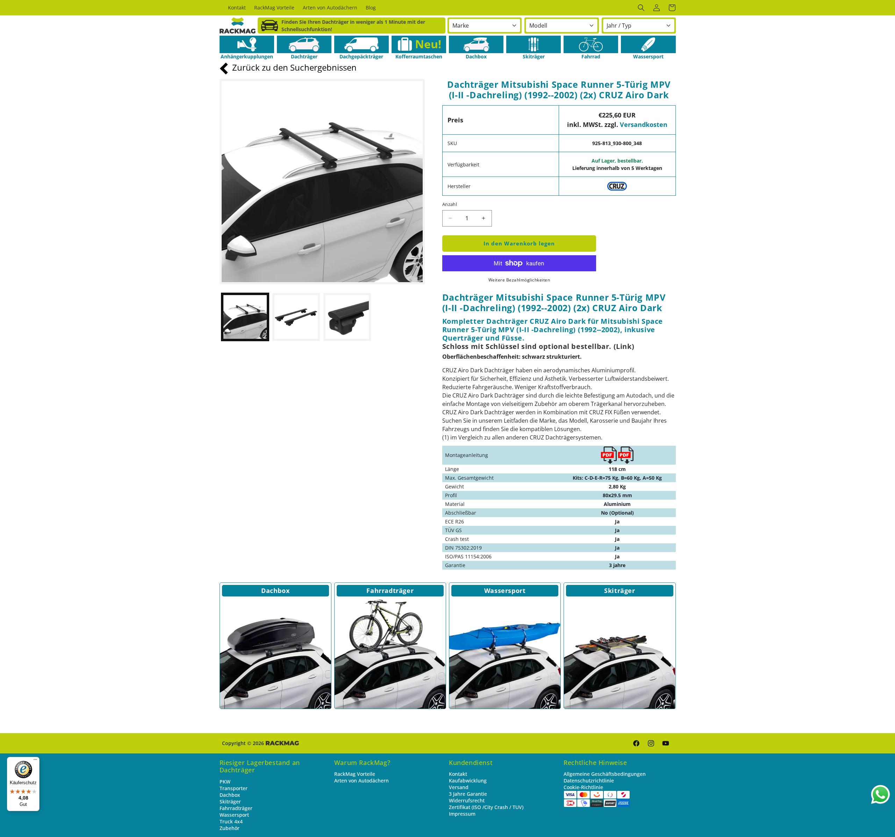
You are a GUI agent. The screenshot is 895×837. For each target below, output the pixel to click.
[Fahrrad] (591, 44)
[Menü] (35, 761)
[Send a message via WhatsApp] (880, 795)
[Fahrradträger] (390, 653)
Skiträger (619, 590)
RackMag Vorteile (354, 774)
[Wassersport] (648, 44)
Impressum (462, 813)
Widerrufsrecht (467, 800)
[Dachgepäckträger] (361, 44)
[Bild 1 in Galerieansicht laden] (245, 317)
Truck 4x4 (231, 821)
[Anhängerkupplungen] (247, 44)
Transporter (234, 788)
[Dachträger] (304, 44)
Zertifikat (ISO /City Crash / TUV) (486, 807)
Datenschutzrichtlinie (589, 780)
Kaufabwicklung (468, 780)
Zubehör (229, 828)
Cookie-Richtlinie (583, 787)
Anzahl (449, 204)
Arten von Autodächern (361, 780)
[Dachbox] (476, 44)
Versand (458, 787)
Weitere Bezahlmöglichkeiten (519, 280)
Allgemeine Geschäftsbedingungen (605, 774)
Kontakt (458, 774)
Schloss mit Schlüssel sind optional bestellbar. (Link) (538, 346)
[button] (641, 7)
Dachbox (275, 590)
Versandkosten (643, 124)
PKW (225, 781)
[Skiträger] (533, 44)
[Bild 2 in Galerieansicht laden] (296, 317)
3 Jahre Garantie (468, 793)
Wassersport (505, 590)
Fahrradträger (390, 590)
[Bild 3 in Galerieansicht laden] (347, 317)
